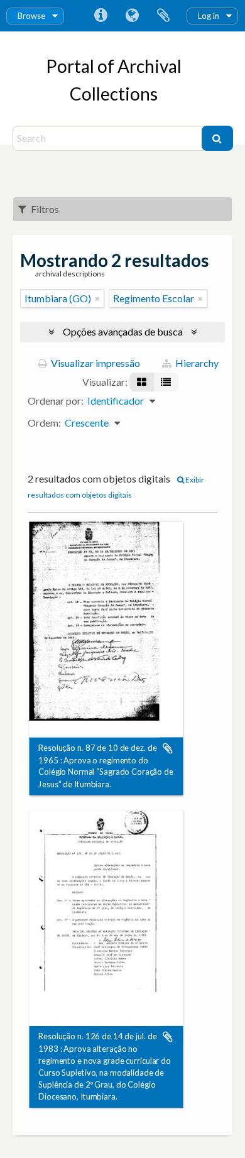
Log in (208, 16)
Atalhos (100, 15)
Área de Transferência (163, 15)
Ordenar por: (56, 401)
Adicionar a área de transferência (167, 748)
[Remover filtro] (97, 298)
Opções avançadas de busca (123, 331)
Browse (31, 16)
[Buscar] (217, 138)
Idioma (132, 15)
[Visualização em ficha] (141, 382)
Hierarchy (196, 363)
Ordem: (44, 423)
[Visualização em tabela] (165, 382)
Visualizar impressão (94, 363)
